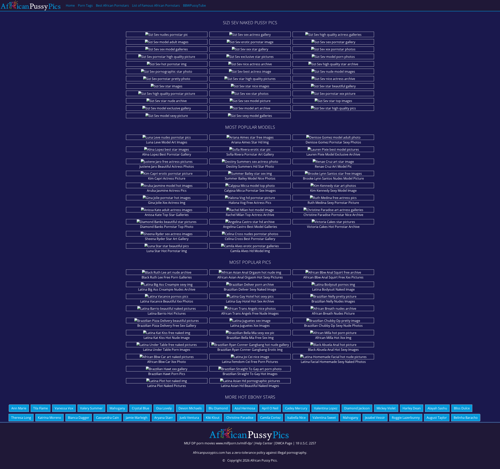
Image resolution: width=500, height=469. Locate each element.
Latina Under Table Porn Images (166, 349)
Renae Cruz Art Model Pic (333, 166)
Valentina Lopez (325, 408)
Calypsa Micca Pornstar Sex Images (250, 190)
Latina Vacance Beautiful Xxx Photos (166, 301)
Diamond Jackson (357, 408)
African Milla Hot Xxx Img (333, 338)
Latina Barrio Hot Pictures (167, 313)
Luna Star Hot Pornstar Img (166, 251)
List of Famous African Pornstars (156, 5)
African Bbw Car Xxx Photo (166, 362)
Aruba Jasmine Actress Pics (167, 190)
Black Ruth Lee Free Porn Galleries (167, 277)
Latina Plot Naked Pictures (166, 386)
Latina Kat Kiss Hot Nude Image (167, 338)
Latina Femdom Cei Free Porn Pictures (250, 362)
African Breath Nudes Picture (333, 313)
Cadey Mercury (296, 408)
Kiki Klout (213, 417)
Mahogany (117, 408)
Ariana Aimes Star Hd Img (250, 142)
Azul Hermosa (245, 408)
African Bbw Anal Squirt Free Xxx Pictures (333, 277)
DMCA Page (283, 443)
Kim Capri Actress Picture (166, 178)
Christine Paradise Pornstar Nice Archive (333, 215)
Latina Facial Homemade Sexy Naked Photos (333, 362)
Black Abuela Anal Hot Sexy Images (333, 349)
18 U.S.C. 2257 (306, 443)
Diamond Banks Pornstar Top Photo (166, 227)
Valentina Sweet (324, 417)
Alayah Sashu (437, 408)
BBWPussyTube (194, 5)
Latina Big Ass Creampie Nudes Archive (166, 289)
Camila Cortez (270, 417)
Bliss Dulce (462, 408)
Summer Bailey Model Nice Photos (250, 178)
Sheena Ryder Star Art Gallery (166, 239)
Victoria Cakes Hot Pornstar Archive (333, 227)
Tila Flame (40, 408)
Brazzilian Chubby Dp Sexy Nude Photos (333, 325)
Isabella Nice (296, 417)
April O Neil (270, 408)
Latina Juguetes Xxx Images (250, 325)
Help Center (264, 443)
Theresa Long (21, 417)
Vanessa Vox (64, 408)
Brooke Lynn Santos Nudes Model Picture (333, 178)
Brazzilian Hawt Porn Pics (166, 374)
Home (70, 5)
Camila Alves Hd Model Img (250, 251)
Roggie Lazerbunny (406, 417)
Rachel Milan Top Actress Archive (250, 215)
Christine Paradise (239, 417)
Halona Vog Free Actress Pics (250, 202)
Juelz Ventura (189, 417)
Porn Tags (85, 5)
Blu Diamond (218, 408)
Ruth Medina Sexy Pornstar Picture (333, 202)
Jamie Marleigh (136, 417)
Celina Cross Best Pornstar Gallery (250, 239)
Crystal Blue (140, 408)
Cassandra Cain (107, 417)
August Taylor (437, 417)
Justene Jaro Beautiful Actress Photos (166, 166)
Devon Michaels (190, 408)
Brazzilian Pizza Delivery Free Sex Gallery (166, 325)
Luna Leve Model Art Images (166, 142)
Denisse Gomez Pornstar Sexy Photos (333, 142)
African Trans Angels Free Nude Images (250, 313)
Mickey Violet (386, 408)
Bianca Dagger (78, 417)
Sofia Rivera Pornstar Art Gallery (250, 154)
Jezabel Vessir (375, 417)
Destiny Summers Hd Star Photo (250, 166)
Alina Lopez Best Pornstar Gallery (166, 154)
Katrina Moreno (49, 417)
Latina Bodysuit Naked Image (333, 289)
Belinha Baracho (466, 417)
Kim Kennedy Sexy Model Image (333, 190)
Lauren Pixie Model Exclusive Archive (333, 154)
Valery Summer (91, 408)
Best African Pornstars (112, 5)
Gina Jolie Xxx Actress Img (166, 202)
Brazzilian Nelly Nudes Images (333, 301)
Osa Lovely (164, 408)
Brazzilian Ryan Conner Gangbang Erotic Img (250, 349)
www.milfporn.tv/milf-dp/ (234, 443)
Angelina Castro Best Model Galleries (250, 227)
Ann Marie (18, 408)
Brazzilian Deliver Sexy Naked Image (250, 289)
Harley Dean (412, 408)
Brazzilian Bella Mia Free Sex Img (250, 338)
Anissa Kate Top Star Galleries (167, 215)
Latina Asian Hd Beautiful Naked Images (250, 386)
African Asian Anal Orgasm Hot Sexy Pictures (250, 277)
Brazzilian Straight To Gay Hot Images (250, 374)
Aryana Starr (163, 417)
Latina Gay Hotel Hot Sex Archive (250, 301)
